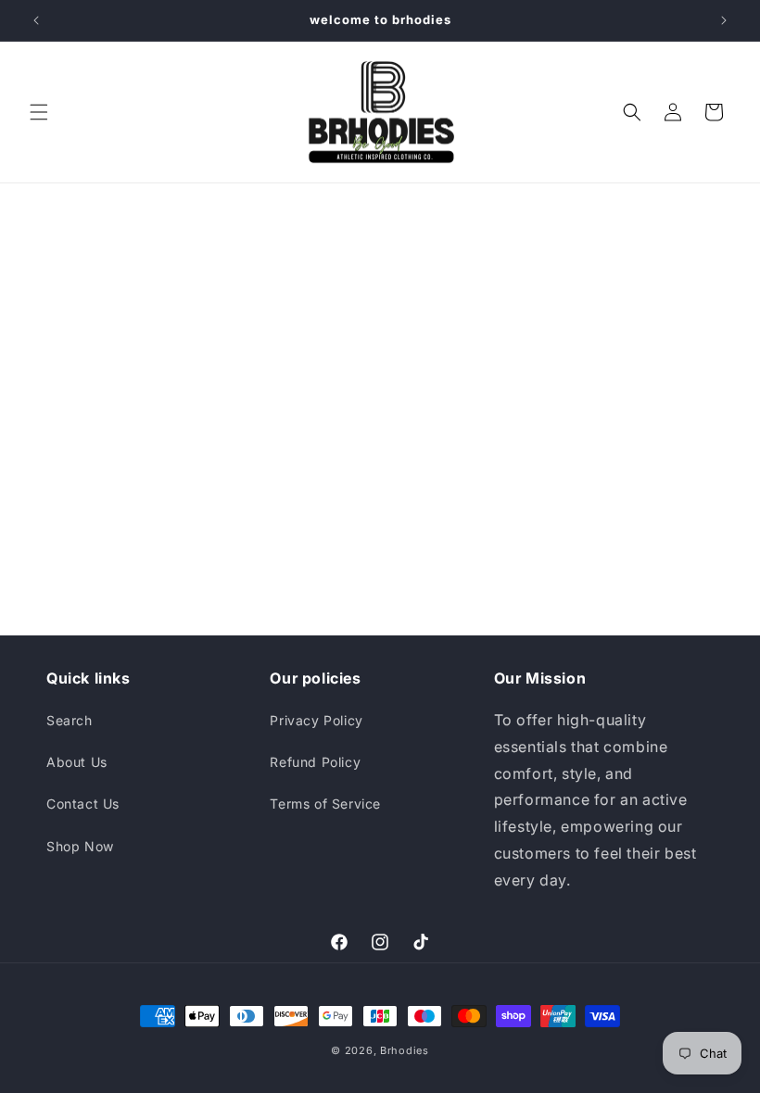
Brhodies (404, 1050)
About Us (77, 762)
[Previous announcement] (36, 20)
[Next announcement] (723, 20)
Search (69, 720)
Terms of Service (325, 803)
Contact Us (83, 803)
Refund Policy (315, 762)
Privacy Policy (316, 720)
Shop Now (80, 846)
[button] (39, 112)
